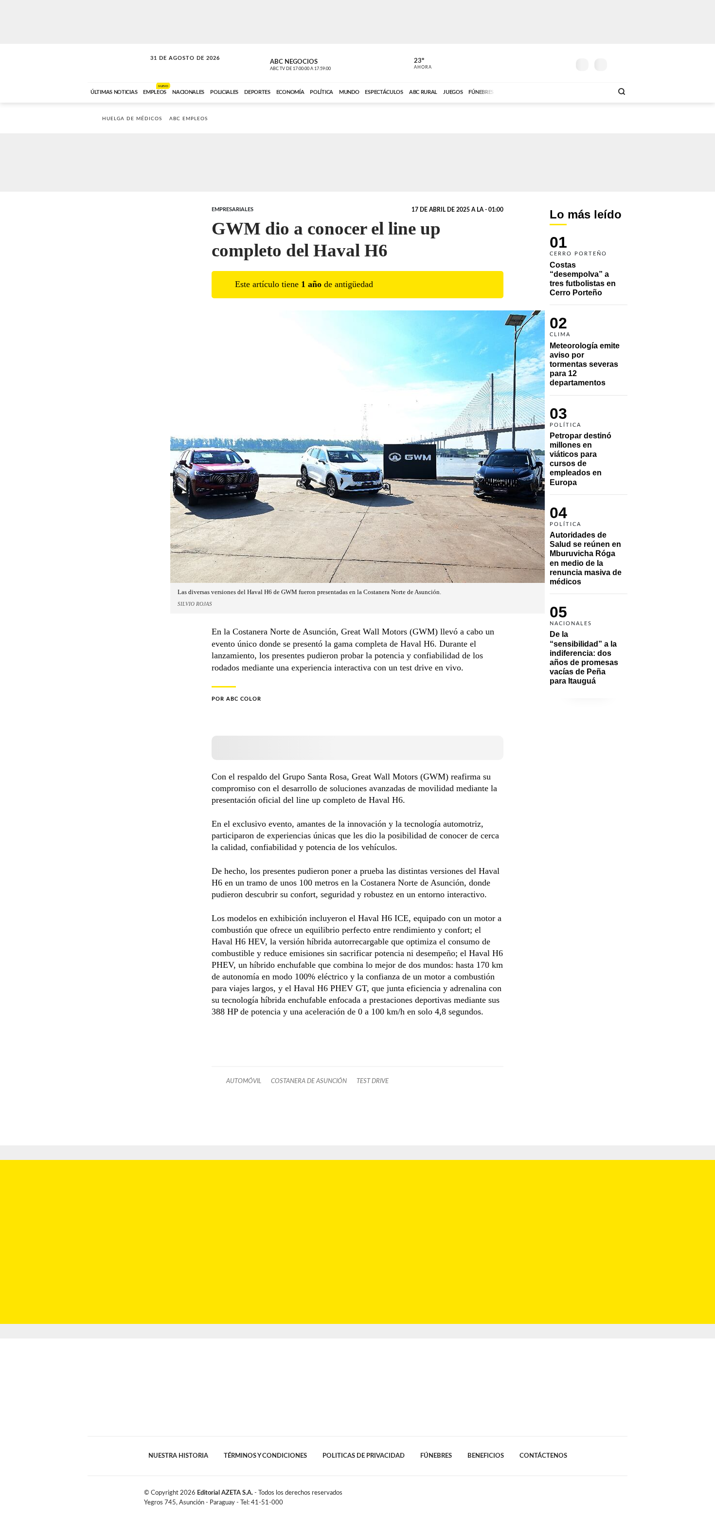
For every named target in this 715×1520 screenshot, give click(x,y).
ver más (417, 63)
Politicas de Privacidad (363, 1456)
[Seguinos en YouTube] (548, 63)
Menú (619, 63)
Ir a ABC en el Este (176, 67)
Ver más (588, 270)
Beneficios (485, 1456)
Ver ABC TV (318, 63)
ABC (117, 63)
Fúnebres (436, 1456)
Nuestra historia (178, 1456)
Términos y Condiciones (265, 1456)
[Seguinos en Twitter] (533, 63)
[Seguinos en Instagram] (562, 63)
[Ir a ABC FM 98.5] (592, 91)
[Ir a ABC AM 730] (553, 91)
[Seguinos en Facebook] (518, 63)
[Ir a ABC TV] (526, 91)
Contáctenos (543, 1456)
